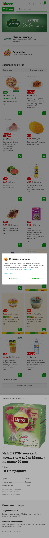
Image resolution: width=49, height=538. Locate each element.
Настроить (8, 273)
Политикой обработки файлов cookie (17, 269)
